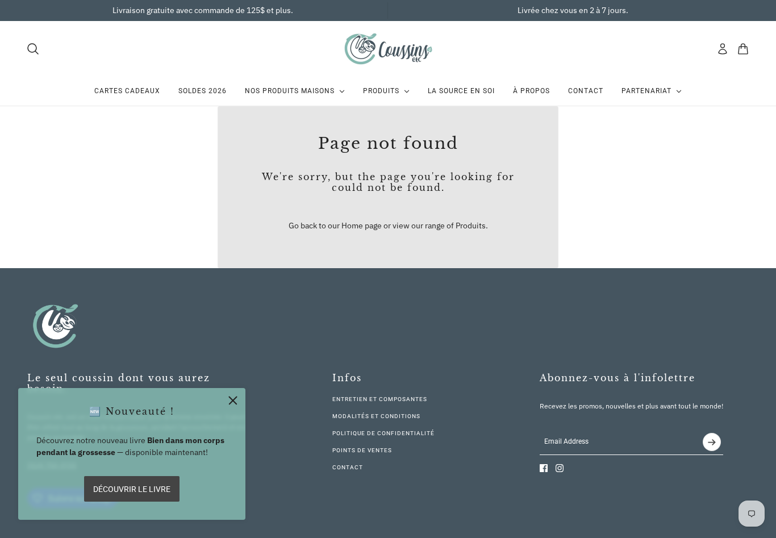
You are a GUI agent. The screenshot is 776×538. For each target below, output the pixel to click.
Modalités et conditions (376, 416)
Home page (361, 225)
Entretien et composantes (379, 399)
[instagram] (559, 468)
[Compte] (722, 49)
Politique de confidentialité (383, 433)
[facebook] (543, 468)
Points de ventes (362, 450)
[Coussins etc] (388, 48)
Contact (347, 467)
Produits (471, 225)
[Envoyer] (712, 442)
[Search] (33, 49)
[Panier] (743, 49)
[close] (233, 400)
